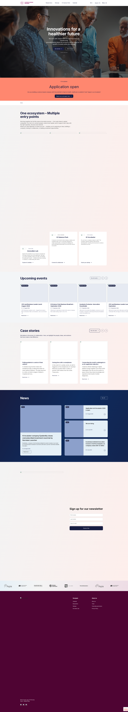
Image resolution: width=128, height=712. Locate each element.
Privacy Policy (95, 608)
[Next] (106, 278)
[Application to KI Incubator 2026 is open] (105, 414)
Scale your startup (85, 262)
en (91, 2)
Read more (24, 315)
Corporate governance (97, 606)
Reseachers (75, 603)
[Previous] (102, 278)
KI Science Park (66, 3)
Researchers (49, 3)
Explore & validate (27, 262)
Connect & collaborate (57, 262)
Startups (57, 3)
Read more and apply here (63, 96)
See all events (94, 278)
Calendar (75, 3)
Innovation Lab (76, 608)
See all (103, 397)
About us (94, 601)
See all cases (94, 330)
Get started (57, 48)
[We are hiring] (105, 430)
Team (93, 603)
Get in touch (70, 48)
